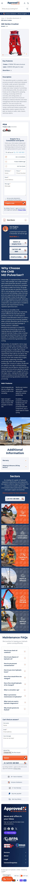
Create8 (3, 871)
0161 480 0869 (20, 152)
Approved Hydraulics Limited (12, 870)
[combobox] (15, 8)
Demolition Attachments (13, 18)
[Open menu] (2, 3)
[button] (28, 3)
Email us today (16, 257)
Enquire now (9, 203)
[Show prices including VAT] (21, 876)
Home (2, 18)
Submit (6, 758)
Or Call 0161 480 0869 (11, 763)
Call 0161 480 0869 (16, 250)
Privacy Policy (22, 210)
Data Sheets (11, 220)
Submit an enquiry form (16, 243)
